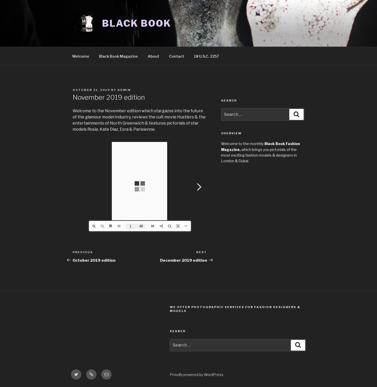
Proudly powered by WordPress (196, 374)
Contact (176, 56)
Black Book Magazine (118, 56)
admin (124, 90)
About (153, 56)
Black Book (136, 23)
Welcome (80, 56)
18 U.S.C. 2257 (206, 56)
